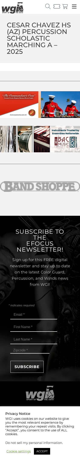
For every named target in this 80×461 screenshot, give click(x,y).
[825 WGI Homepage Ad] (40, 151)
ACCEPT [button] (42, 451)
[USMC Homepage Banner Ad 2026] (40, 117)
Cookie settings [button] (18, 451)
